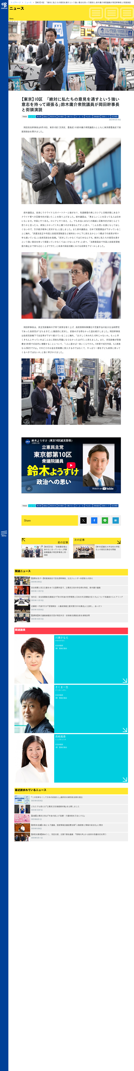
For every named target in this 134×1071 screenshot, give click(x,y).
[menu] (4, 533)
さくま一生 (80, 116)
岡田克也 (53, 116)
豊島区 (45, 116)
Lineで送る (105, 520)
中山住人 (88, 116)
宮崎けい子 (106, 116)
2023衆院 (114, 116)
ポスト (83, 520)
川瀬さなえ (70, 116)
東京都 (39, 116)
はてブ (116, 520)
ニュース (28, 2)
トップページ (15, 2)
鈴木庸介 (61, 116)
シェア (94, 520)
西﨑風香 (97, 116)
